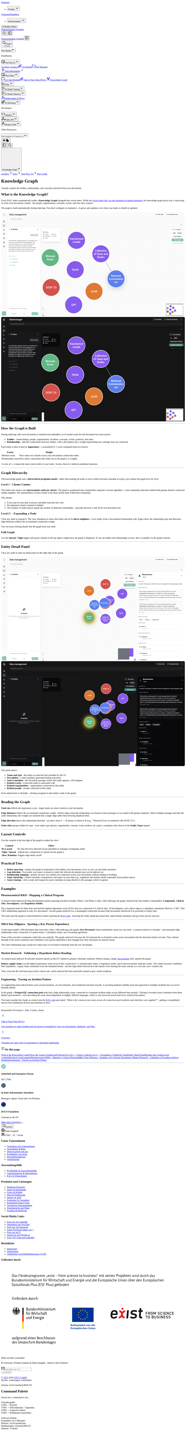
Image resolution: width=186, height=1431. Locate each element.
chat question (123, 958)
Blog (17, 14)
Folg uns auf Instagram (17, 1227)
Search (8, 45)
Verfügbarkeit (13, 1159)
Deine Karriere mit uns (17, 1151)
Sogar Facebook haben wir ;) (20, 1230)
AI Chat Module (12, 80)
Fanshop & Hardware (17, 1210)
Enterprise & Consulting (18, 1200)
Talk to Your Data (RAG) (35, 80)
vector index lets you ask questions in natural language (117, 200)
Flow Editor (9, 76)
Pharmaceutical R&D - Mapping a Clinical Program (54, 1057)
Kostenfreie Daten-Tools (18, 1203)
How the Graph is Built (41, 1055)
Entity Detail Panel (136, 1055)
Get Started (6, 51)
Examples (26, 1057)
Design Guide (10, 124)
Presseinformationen (16, 1157)
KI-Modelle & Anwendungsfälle (22, 1170)
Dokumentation (14, 21)
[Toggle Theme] (5, 140)
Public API (9, 120)
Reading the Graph (153, 1055)
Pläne (12, 14)
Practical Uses (15, 1057)
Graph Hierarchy (59, 1055)
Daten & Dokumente (16, 1190)
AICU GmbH (20, 1377)
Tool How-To (10, 63)
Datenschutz (12, 1251)
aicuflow (5, 174)
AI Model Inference (13, 94)
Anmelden (6, 1372)
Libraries (8, 115)
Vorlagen (5, 14)
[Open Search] (4, 33)
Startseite (5, 2)
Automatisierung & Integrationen (22, 1173)
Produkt (11, 9)
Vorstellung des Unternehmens (21, 1146)
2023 (5, 1377)
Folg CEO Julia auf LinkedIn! (21, 1237)
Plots (7, 84)
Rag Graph (42, 174)
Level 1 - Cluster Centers (78, 1055)
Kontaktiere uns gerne (17, 1154)
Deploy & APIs (14, 1197)
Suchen (9, 1127)
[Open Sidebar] (10, 33)
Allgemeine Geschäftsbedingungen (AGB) (26, 1254)
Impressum (12, 1249)
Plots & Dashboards (16, 1195)
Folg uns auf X (14, 1232)
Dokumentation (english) (12, 29)
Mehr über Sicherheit (12, 1122)
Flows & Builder (14, 1192)
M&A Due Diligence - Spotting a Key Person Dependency (105, 1057)
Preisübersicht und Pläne (18, 1208)
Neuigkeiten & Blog (16, 1149)
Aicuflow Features (9, 67)
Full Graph (123, 1055)
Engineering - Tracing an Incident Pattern (28, 1060)
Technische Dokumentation (19, 1205)
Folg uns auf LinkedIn (17, 1222)
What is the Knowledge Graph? (15, 1055)
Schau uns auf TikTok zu (18, 1235)
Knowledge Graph (58, 80)
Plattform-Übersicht (16, 1187)
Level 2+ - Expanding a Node (104, 1055)
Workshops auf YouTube (18, 1224)
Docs (15, 174)
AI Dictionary (10, 103)
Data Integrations (12, 71)
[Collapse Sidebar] (27, 38)
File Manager (41, 67)
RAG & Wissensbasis (17, 1176)
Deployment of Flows (15, 98)
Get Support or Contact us (12, 137)
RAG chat (65, 916)
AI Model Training (12, 89)
